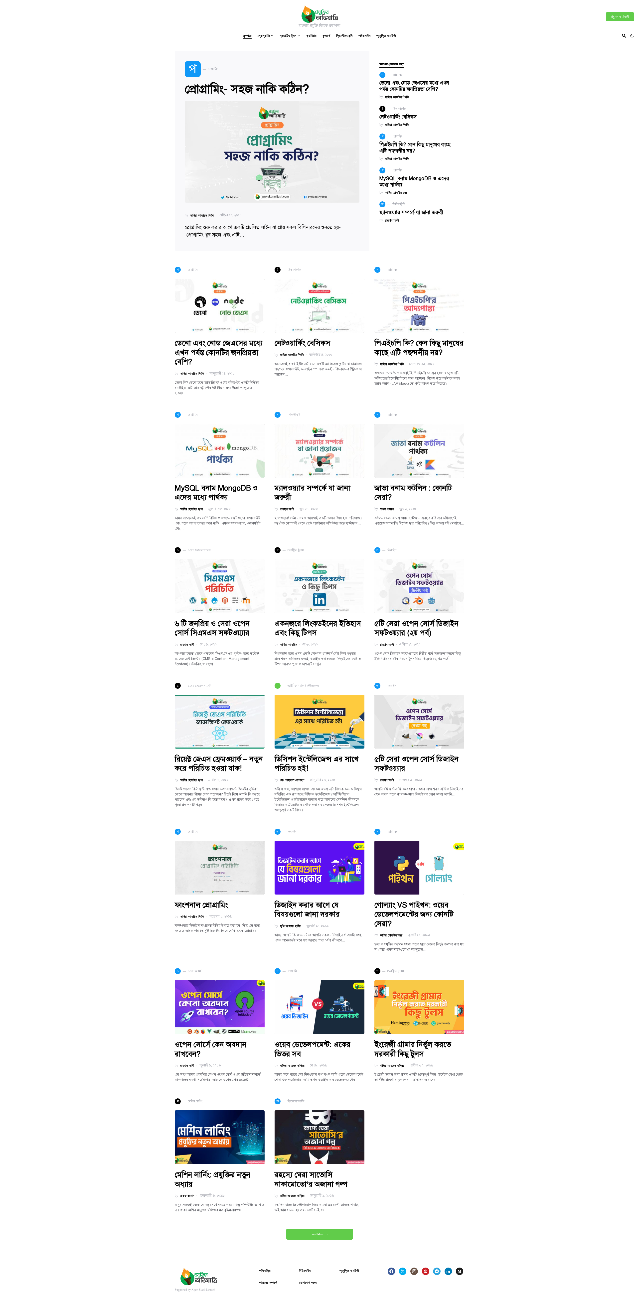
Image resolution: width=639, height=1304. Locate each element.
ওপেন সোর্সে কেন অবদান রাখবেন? (210, 1049)
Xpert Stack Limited (203, 1290)
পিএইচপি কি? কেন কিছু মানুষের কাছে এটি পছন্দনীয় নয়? (414, 147)
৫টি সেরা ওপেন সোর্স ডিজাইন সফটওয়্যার (416, 763)
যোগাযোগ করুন (308, 1282)
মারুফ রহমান (387, 509)
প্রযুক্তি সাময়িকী (620, 16)
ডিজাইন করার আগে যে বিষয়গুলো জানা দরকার (307, 909)
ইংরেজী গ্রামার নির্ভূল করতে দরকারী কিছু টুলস (412, 1049)
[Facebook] (391, 1271)
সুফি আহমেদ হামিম (290, 925)
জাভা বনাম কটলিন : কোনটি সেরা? (413, 492)
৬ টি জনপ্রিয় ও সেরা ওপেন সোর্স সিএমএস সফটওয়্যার (212, 628)
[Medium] (459, 1271)
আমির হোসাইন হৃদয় (396, 192)
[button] (632, 36)
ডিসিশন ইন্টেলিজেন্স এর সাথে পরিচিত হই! (317, 763)
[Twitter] (402, 1271)
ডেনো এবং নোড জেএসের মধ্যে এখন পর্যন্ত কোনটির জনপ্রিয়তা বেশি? (414, 86)
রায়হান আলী (392, 220)
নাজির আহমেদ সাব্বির (292, 1065)
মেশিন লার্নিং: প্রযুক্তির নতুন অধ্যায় (212, 1179)
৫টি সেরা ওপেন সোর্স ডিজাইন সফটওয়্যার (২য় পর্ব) (416, 628)
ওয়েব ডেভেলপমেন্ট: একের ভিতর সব (312, 1049)
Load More (317, 1234)
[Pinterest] (425, 1271)
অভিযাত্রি (265, 1270)
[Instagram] (414, 1271)
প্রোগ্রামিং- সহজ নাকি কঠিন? (247, 89)
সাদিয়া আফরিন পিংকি (202, 215)
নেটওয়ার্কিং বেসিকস (398, 117)
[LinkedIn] (448, 1271)
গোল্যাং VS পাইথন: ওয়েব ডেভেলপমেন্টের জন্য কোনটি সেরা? (413, 914)
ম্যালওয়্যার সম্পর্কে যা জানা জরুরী (411, 212)
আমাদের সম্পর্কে (268, 1282)
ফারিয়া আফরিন (288, 644)
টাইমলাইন (305, 1270)
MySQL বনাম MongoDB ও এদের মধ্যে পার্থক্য (216, 492)
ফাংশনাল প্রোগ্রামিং (201, 905)
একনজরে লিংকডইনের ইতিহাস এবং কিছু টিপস (318, 628)
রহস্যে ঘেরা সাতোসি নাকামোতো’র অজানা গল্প (311, 1179)
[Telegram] (437, 1271)
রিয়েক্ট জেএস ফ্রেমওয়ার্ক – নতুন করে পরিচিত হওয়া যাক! (219, 763)
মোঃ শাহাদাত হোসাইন (292, 779)
